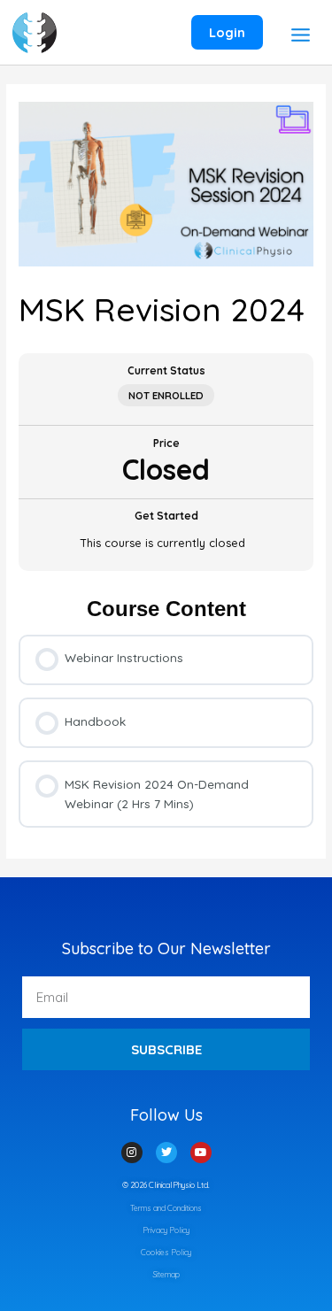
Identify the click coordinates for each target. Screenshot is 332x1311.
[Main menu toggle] (300, 34)
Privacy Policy (166, 1230)
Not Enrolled (166, 395)
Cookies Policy (166, 1252)
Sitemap (166, 1274)
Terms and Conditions (166, 1208)
